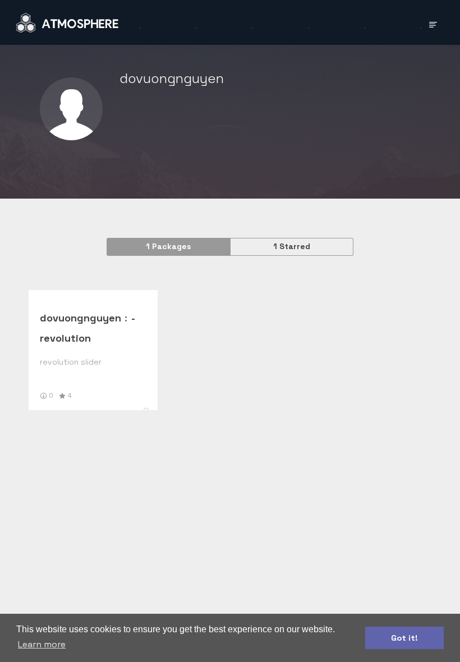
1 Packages (168, 246)
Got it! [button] (404, 638)
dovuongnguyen (80, 317)
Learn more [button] (42, 644)
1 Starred (291, 246)
